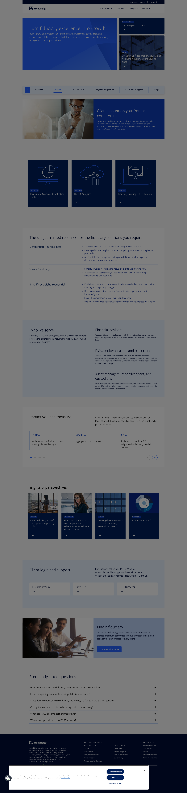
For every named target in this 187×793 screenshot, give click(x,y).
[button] (8, 778)
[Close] (144, 770)
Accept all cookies (115, 772)
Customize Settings (115, 783)
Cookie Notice (65, 778)
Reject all (115, 777)
